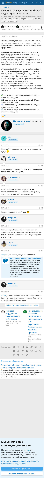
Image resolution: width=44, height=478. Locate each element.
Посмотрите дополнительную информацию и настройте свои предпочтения (20, 462)
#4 (42, 186)
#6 (42, 226)
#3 (42, 165)
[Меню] (3, 2)
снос (3, 21)
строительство (12, 21)
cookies (27, 450)
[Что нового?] (37, 2)
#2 (42, 145)
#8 (42, 292)
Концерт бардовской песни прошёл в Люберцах (13, 314)
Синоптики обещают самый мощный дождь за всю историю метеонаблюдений (21, 366)
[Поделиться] (42, 36)
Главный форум (11, 377)
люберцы (16, 19)
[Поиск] (41, 2)
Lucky (3, 295)
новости (37, 19)
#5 (42, 208)
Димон (3, 377)
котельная (7, 19)
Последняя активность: (28, 17)
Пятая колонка (8, 17)
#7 (42, 251)
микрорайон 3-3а (26, 19)
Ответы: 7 (15, 37)
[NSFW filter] (32, 2)
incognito (4, 254)
